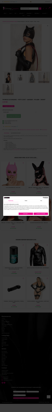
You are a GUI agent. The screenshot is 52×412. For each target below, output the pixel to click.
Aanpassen (25, 213)
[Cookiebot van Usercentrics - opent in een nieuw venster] (43, 197)
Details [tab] (26, 200)
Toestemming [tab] (10, 200)
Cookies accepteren (40, 213)
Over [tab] (41, 200)
